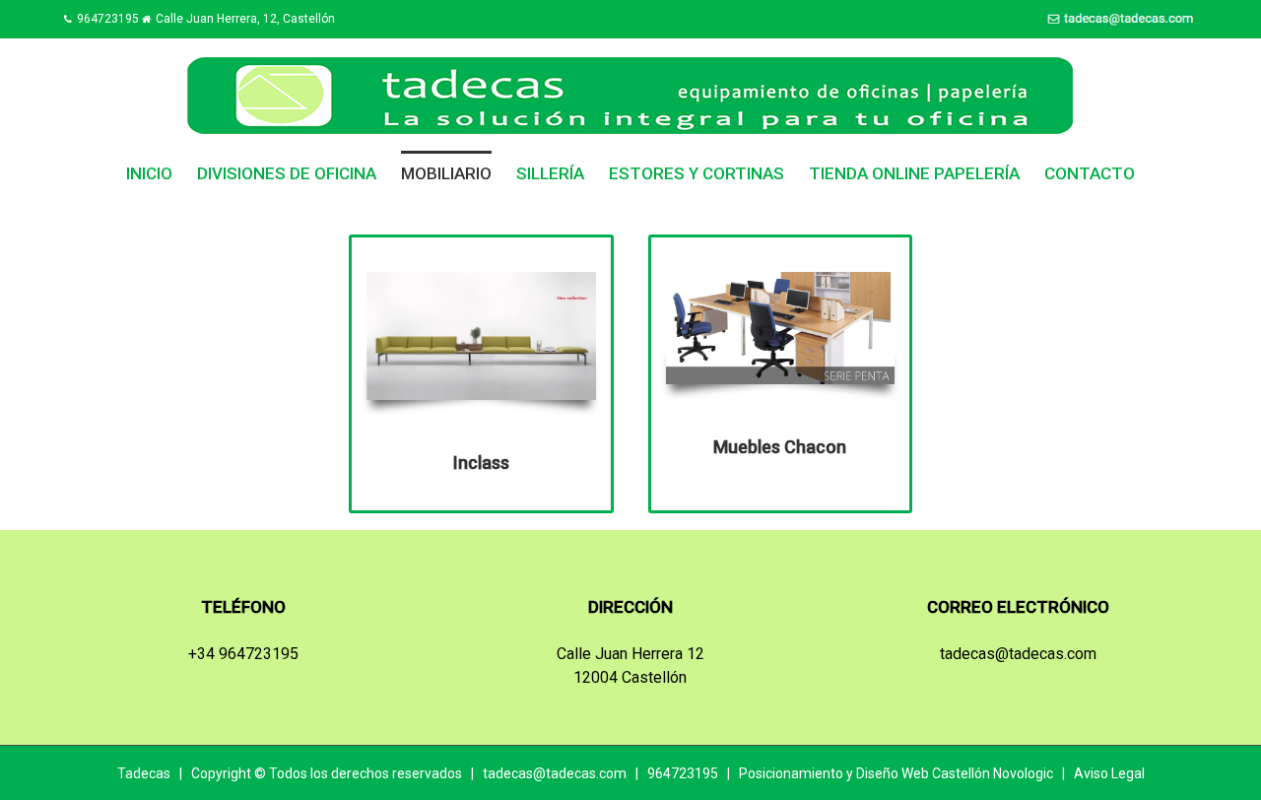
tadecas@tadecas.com (1018, 653)
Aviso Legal (1109, 773)
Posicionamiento (791, 773)
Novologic (1023, 773)
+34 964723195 (243, 653)
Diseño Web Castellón (923, 773)
